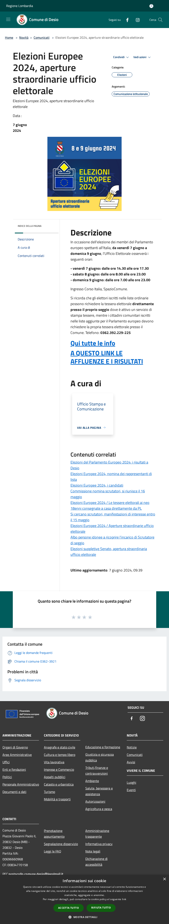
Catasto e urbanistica (59, 784)
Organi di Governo (15, 747)
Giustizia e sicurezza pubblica (99, 757)
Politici (7, 776)
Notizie (132, 747)
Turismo (49, 791)
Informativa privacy (99, 843)
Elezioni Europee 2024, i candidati (96, 485)
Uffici (6, 762)
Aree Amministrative (17, 754)
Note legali (92, 851)
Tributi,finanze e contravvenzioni (96, 770)
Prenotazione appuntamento (54, 833)
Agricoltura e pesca (98, 808)
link (124, 899)
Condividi (119, 57)
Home (9, 37)
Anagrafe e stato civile (59, 747)
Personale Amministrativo (20, 784)
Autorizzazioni (95, 801)
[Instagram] (136, 19)
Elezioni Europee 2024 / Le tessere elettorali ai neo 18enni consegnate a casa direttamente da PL (109, 505)
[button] (84, 917)
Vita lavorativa (54, 762)
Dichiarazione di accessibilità (96, 861)
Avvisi (131, 762)
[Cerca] (160, 19)
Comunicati (41, 37)
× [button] (164, 879)
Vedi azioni (140, 57)
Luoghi (131, 782)
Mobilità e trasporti (57, 799)
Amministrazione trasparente (97, 833)
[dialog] (84, 899)
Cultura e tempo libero (59, 754)
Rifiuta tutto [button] (101, 907)
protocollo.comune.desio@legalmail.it (36, 873)
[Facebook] (126, 19)
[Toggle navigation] (8, 19)
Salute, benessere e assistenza (99, 791)
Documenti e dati (14, 791)
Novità (23, 37)
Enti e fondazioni (14, 769)
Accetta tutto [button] (68, 908)
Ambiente (92, 780)
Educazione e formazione (102, 747)
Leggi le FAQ (52, 851)
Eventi (131, 789)
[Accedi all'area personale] (151, 6)
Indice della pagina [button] (29, 226)
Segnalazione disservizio (61, 843)
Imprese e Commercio (59, 769)
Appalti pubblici (54, 776)
